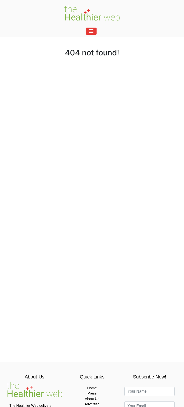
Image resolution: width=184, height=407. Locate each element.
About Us (92, 399)
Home (92, 388)
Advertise (92, 404)
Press (92, 393)
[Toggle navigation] (91, 31)
